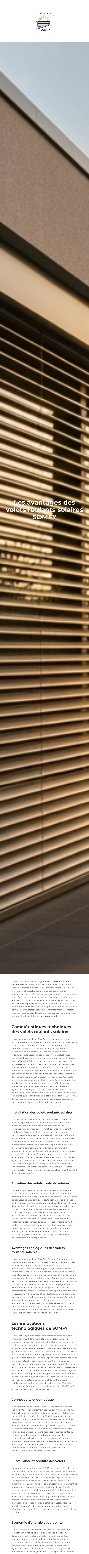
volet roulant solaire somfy (38, 997)
